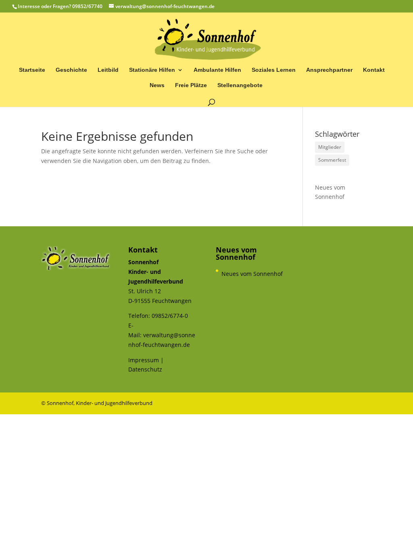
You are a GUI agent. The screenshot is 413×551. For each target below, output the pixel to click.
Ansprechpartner (329, 70)
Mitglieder (329, 147)
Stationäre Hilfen (152, 70)
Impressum (143, 360)
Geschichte (71, 70)
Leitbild (108, 70)
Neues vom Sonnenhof (330, 192)
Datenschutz (145, 369)
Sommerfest (332, 160)
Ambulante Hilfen (217, 70)
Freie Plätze (191, 85)
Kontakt (374, 70)
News (157, 85)
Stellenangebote (240, 85)
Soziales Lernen (274, 70)
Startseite (32, 70)
